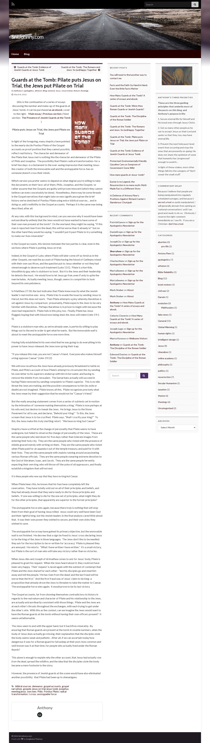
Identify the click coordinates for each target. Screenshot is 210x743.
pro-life (165, 246)
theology (84, 90)
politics (161, 370)
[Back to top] (203, 736)
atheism (38, 90)
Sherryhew (115, 251)
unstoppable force (47, 694)
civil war (162, 290)
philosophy (163, 364)
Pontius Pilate (51, 691)
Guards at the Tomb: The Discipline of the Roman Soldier (128, 358)
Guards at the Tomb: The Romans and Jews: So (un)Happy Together (80, 68)
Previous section (52, 113)
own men (31, 691)
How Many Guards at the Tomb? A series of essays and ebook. (127, 306)
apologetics (29, 90)
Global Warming (166, 327)
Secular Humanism (167, 383)
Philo (40, 691)
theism (77, 90)
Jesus (58, 90)
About (130, 290)
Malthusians (167, 307)
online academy (166, 358)
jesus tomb (52, 689)
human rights (164, 333)
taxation (162, 389)
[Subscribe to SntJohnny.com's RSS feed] (13, 3)
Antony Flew (164, 253)
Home (15, 53)
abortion (162, 242)
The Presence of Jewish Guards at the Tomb (46, 117)
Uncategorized (165, 408)
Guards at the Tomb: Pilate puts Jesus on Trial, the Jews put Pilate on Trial (129, 140)
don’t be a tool (176, 223)
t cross (32, 694)
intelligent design (167, 339)
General (51, 90)
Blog (27, 53)
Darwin (161, 297)
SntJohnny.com (27, 36)
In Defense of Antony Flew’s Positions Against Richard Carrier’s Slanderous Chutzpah (128, 199)
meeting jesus (18, 691)
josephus (64, 689)
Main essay (34, 113)
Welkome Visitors (138, 338)
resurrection (67, 90)
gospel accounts (52, 686)
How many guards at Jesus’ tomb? (127, 174)
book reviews (165, 284)
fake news (163, 314)
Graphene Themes (34, 739)
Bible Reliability (165, 272)
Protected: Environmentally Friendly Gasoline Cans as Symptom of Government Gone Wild (128, 164)
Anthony (18, 90)
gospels (27, 689)
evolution (163, 303)
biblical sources (23, 686)
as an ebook (56, 109)
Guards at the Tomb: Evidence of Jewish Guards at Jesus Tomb (32, 68)
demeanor (37, 686)
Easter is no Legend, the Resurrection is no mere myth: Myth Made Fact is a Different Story (128, 185)
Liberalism (163, 352)
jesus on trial (39, 689)
